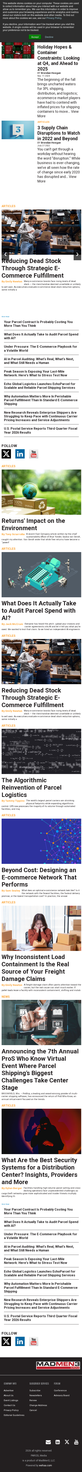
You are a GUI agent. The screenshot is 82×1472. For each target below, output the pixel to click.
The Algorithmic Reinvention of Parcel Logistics (32, 787)
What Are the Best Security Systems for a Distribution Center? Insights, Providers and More (39, 1171)
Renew (33, 1400)
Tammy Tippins (14, 800)
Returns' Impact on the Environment (33, 524)
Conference (60, 1390)
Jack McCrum (14, 624)
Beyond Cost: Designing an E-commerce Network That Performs (39, 877)
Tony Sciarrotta (15, 534)
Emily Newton (13, 281)
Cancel (33, 1410)
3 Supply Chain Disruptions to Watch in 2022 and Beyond (58, 133)
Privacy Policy (53, 18)
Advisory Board (61, 1395)
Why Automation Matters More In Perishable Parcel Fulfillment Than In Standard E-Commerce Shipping (41, 400)
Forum (57, 1383)
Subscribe (34, 1390)
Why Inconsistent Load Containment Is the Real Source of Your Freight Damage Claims (35, 968)
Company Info (10, 1383)
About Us (8, 1395)
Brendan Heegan (51, 73)
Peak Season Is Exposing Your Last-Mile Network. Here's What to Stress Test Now (35, 373)
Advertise (9, 1390)
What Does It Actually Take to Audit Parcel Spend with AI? (39, 611)
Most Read (5, 317)
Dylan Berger (13, 1188)
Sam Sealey (12, 890)
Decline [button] (49, 37)
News (6, 997)
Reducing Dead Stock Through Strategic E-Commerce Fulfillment (33, 268)
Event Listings (11, 1400)
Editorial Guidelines (14, 1415)
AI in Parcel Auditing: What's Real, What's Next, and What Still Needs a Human (39, 361)
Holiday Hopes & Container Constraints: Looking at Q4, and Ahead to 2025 (58, 58)
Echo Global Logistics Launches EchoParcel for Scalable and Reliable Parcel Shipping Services (39, 386)
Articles (43, 122)
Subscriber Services (39, 1383)
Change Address (38, 1405)
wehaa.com (45, 1465)
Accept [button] (35, 37)
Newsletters (35, 1395)
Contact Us (9, 1405)
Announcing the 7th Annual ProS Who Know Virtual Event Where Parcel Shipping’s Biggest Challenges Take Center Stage (40, 1069)
